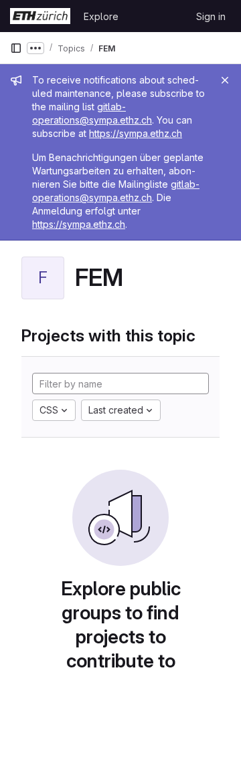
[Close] (225, 80)
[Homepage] (40, 16)
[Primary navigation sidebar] (16, 48)
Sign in (211, 16)
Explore (101, 16)
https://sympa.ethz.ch (135, 133)
